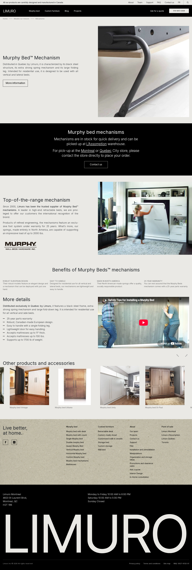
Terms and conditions (151, 564)
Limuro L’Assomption (171, 435)
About (130, 2)
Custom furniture (52, 11)
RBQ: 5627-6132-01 (181, 564)
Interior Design (136, 473)
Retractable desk (105, 431)
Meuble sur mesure (21, 19)
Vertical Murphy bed (75, 450)
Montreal (88, 151)
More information (15, 83)
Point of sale (167, 427)
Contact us (169, 2)
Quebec (106, 151)
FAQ (159, 2)
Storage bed (103, 442)
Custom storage (105, 446)
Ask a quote (135, 469)
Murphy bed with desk (76, 431)
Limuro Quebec (168, 439)
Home (5, 19)
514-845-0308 (179, 11)
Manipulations (136, 453)
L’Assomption (96, 144)
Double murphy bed (75, 442)
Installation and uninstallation (142, 450)
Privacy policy (134, 564)
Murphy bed (34, 11)
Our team (134, 431)
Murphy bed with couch (76, 435)
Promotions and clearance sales (141, 464)
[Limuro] (96, 534)
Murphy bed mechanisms (77, 461)
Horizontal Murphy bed (76, 453)
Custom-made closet (107, 435)
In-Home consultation (139, 477)
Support (149, 2)
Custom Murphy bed (75, 457)
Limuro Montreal (169, 431)
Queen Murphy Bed (74, 446)
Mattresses (71, 464)
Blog (67, 11)
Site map (167, 564)
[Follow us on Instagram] (14, 442)
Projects (77, 11)
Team (139, 2)
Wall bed (102, 450)
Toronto (165, 442)
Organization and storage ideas (141, 458)
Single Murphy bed (74, 439)
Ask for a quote (157, 11)
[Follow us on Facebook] (5, 442)
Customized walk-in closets (110, 439)
